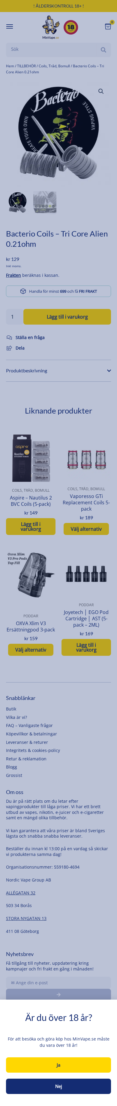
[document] (58, 553)
